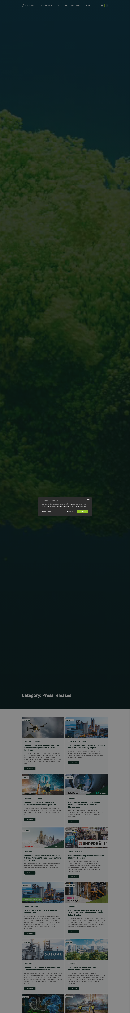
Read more (48, 508)
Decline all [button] (70, 511)
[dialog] (65, 506)
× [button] (89, 499)
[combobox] (88, 499)
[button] (46, 511)
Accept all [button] (83, 511)
